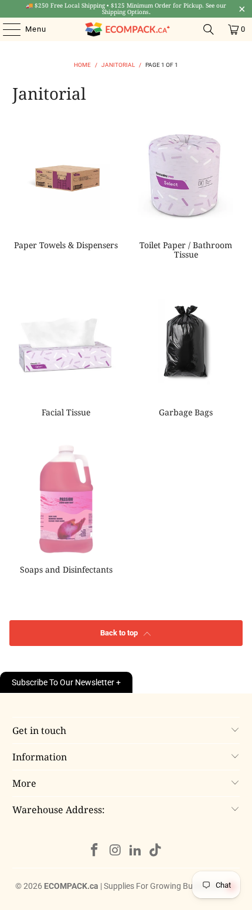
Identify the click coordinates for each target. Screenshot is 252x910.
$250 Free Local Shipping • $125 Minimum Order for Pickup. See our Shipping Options (126, 8)
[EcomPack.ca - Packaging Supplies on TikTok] (156, 851)
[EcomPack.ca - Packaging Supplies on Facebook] (95, 851)
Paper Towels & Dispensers (66, 191)
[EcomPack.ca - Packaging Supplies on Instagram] (115, 851)
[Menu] (6, 29)
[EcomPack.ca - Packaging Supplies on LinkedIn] (136, 851)
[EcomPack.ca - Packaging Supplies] (126, 29)
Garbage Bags (186, 353)
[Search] (208, 29)
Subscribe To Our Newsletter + (66, 682)
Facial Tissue (66, 353)
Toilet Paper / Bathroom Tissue (186, 191)
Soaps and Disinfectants (66, 511)
